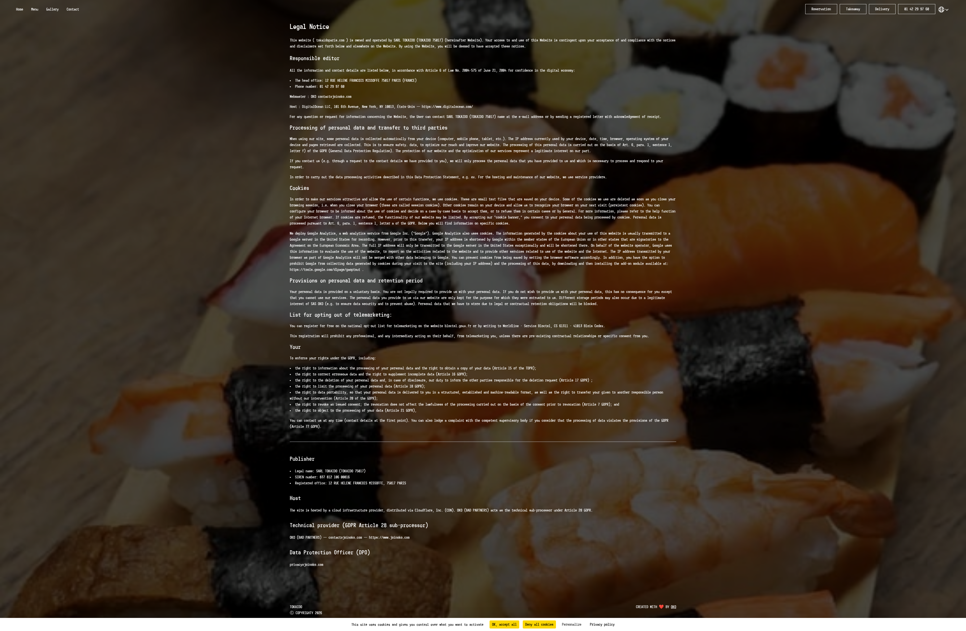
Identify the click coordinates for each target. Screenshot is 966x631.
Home (19, 9)
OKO (673, 607)
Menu (34, 9)
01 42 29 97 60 (916, 9)
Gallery (52, 9)
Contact (73, 9)
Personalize (571, 624)
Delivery (882, 9)
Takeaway (853, 9)
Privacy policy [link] (602, 624)
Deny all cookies (539, 624)
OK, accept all (504, 624)
